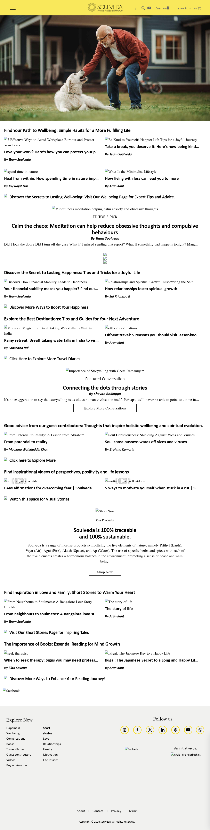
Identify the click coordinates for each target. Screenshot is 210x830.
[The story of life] (118, 601)
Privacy (116, 811)
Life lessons (50, 760)
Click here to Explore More (32, 460)
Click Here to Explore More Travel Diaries (44, 359)
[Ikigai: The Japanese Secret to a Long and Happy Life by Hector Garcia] (137, 653)
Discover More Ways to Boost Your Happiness (48, 307)
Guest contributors (18, 754)
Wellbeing (13, 733)
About (81, 811)
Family (47, 749)
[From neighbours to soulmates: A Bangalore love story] (51, 606)
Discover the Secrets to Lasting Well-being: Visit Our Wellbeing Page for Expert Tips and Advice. (92, 197)
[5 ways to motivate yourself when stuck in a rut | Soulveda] (125, 481)
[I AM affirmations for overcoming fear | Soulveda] (21, 481)
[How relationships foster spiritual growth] (149, 281)
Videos (10, 760)
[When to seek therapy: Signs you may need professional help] (16, 653)
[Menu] (13, 6)
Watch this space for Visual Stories (39, 499)
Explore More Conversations (105, 408)
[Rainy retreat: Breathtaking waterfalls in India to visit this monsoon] (51, 333)
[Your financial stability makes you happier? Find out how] (45, 281)
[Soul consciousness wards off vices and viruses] (150, 434)
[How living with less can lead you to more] (130, 171)
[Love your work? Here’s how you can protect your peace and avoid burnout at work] (51, 144)
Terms (133, 811)
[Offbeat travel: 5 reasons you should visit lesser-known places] (121, 327)
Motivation (50, 754)
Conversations (15, 738)
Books (10, 744)
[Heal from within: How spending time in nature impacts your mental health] (21, 171)
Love (46, 738)
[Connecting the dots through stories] (105, 370)
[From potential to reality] (44, 434)
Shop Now (105, 571)
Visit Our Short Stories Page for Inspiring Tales (49, 633)
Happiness (13, 728)
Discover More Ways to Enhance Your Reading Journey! (57, 679)
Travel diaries (15, 749)
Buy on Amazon (16, 765)
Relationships (52, 744)
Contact (98, 811)
